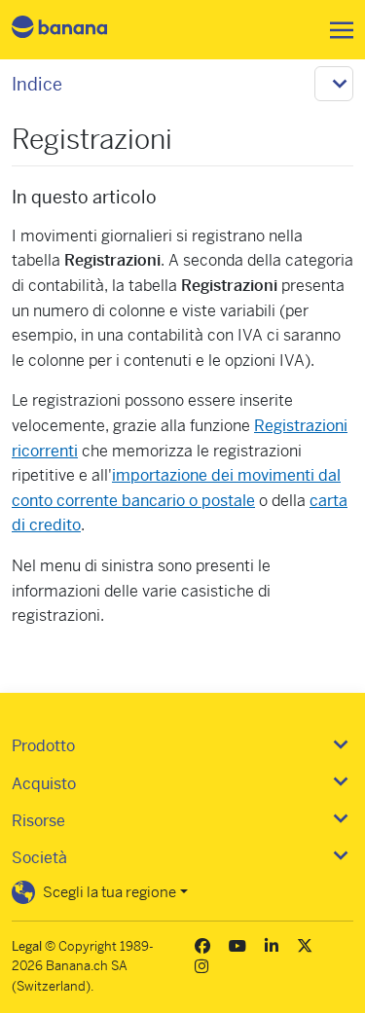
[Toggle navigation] (335, 30)
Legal (27, 946)
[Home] (76, 30)
